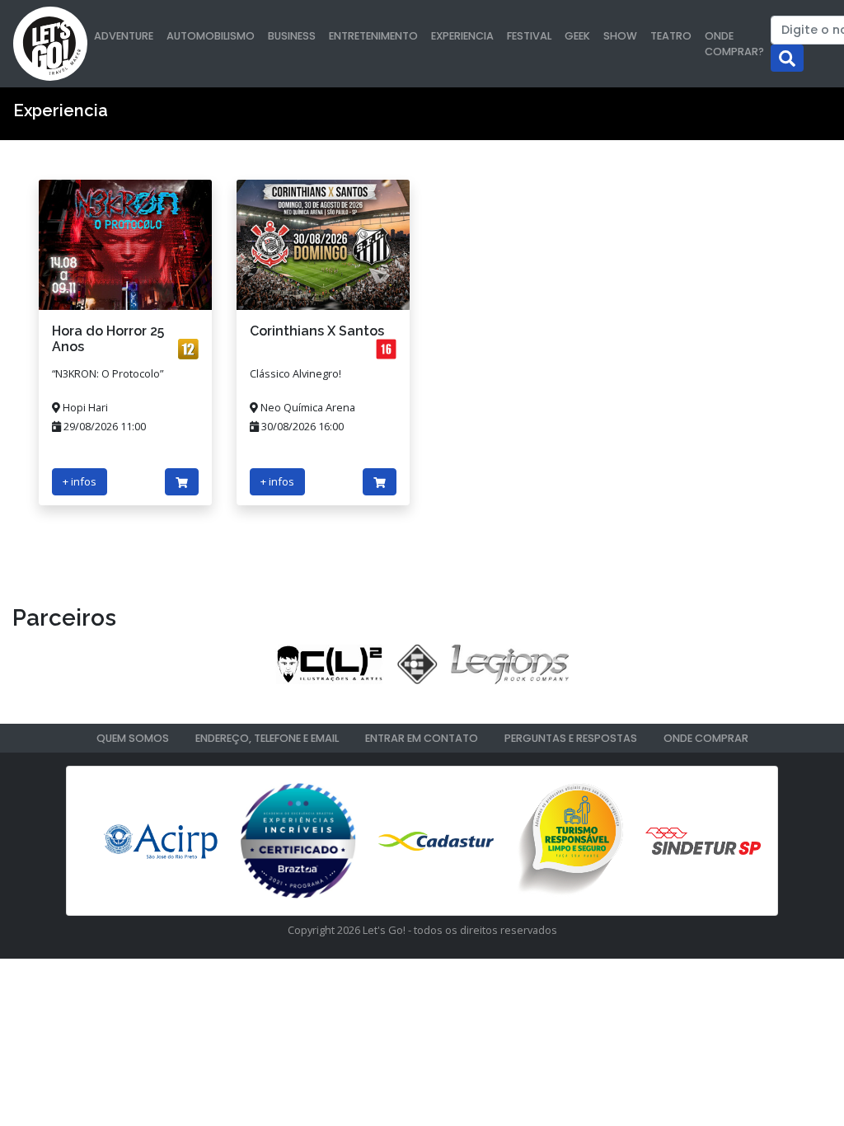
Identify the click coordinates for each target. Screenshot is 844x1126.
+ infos (79, 481)
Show (620, 36)
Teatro (671, 36)
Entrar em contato (421, 738)
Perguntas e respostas (570, 738)
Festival (529, 36)
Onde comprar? (734, 44)
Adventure (123, 36)
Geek (577, 36)
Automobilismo (210, 36)
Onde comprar (705, 738)
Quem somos (132, 738)
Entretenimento (373, 36)
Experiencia (462, 36)
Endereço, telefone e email (267, 738)
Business (292, 36)
